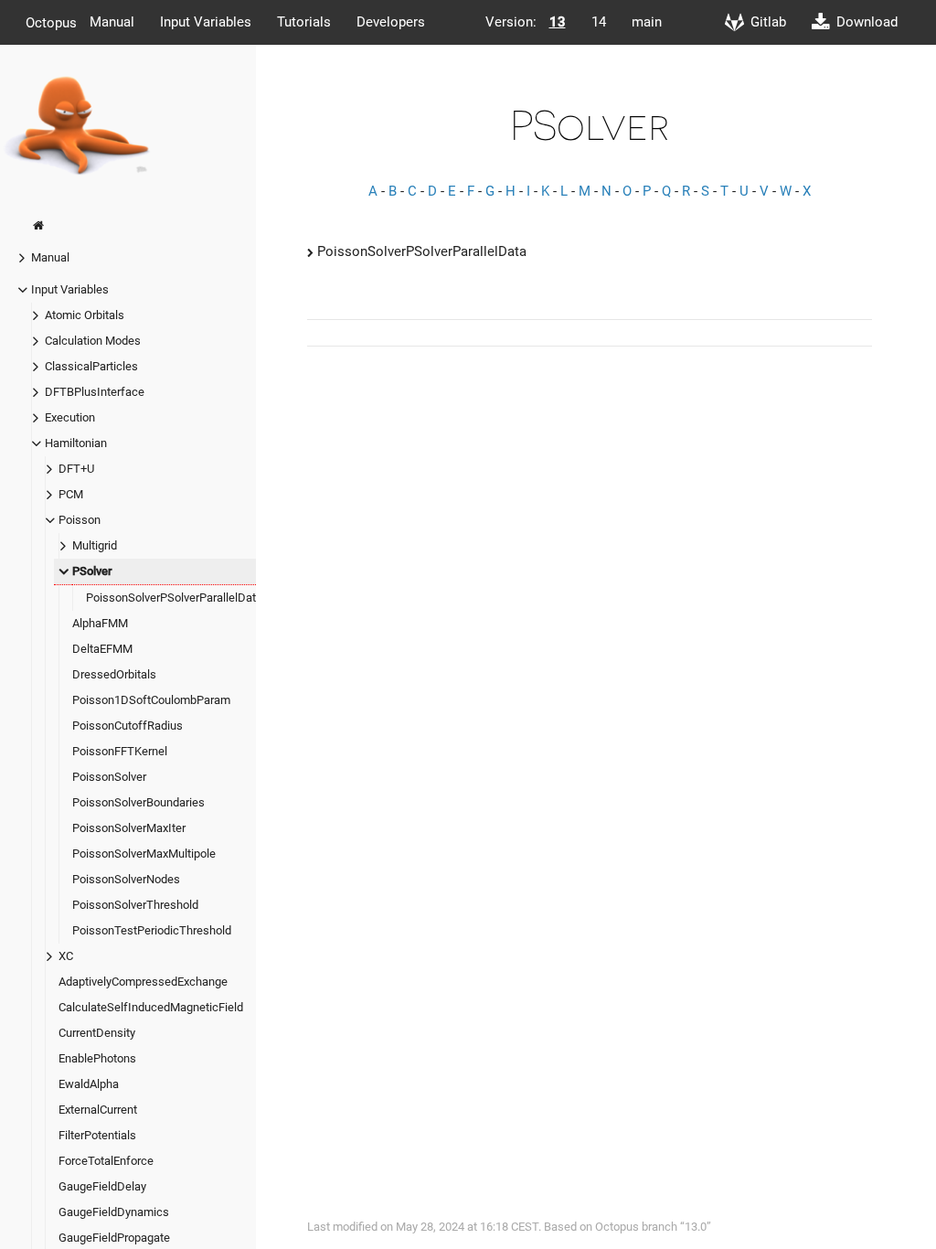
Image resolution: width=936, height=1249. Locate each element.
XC (65, 956)
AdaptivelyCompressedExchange (143, 981)
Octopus (51, 22)
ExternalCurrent (97, 1109)
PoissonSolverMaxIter (129, 828)
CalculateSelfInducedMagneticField (150, 1007)
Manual (112, 22)
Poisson (79, 520)
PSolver (92, 571)
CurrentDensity (96, 1033)
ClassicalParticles (91, 366)
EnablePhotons (97, 1058)
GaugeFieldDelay (102, 1186)
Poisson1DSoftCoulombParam (151, 700)
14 (598, 22)
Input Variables (205, 22)
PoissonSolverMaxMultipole (144, 853)
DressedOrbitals (114, 674)
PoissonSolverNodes (126, 879)
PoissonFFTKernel (119, 751)
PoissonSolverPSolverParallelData (174, 597)
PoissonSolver (109, 777)
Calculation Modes (93, 340)
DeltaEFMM (102, 649)
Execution (70, 417)
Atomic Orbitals (84, 315)
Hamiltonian (76, 443)
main (647, 22)
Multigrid (94, 545)
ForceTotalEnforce (106, 1161)
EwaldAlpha (88, 1084)
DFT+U (76, 468)
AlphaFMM (100, 623)
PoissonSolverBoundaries (138, 802)
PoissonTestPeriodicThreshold (151, 930)
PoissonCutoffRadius (127, 725)
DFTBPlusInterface (94, 392)
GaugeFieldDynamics (113, 1212)
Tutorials (304, 22)
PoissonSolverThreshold (135, 905)
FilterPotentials (97, 1135)
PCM (70, 494)
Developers (390, 22)
